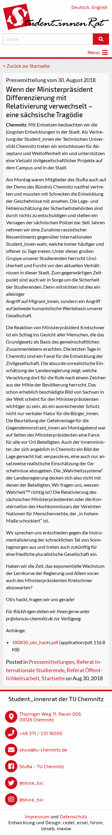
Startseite (53, 678)
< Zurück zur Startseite (26, 66)
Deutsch (80, 7)
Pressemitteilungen (51, 661)
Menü (94, 52)
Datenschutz (73, 816)
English (100, 7)
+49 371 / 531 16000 (40, 733)
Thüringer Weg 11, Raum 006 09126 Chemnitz (50, 717)
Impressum (37, 816)
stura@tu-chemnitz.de (43, 749)
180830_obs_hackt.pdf (35, 642)
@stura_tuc (31, 782)
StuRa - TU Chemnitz (41, 766)
